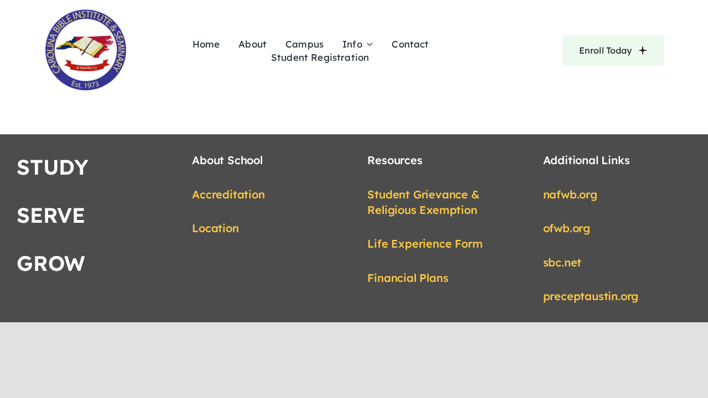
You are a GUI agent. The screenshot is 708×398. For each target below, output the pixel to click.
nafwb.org (570, 194)
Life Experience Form (424, 243)
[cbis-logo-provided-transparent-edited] (85, 13)
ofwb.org (566, 228)
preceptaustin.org (591, 296)
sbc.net (562, 262)
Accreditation (228, 194)
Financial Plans (407, 278)
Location (215, 228)
